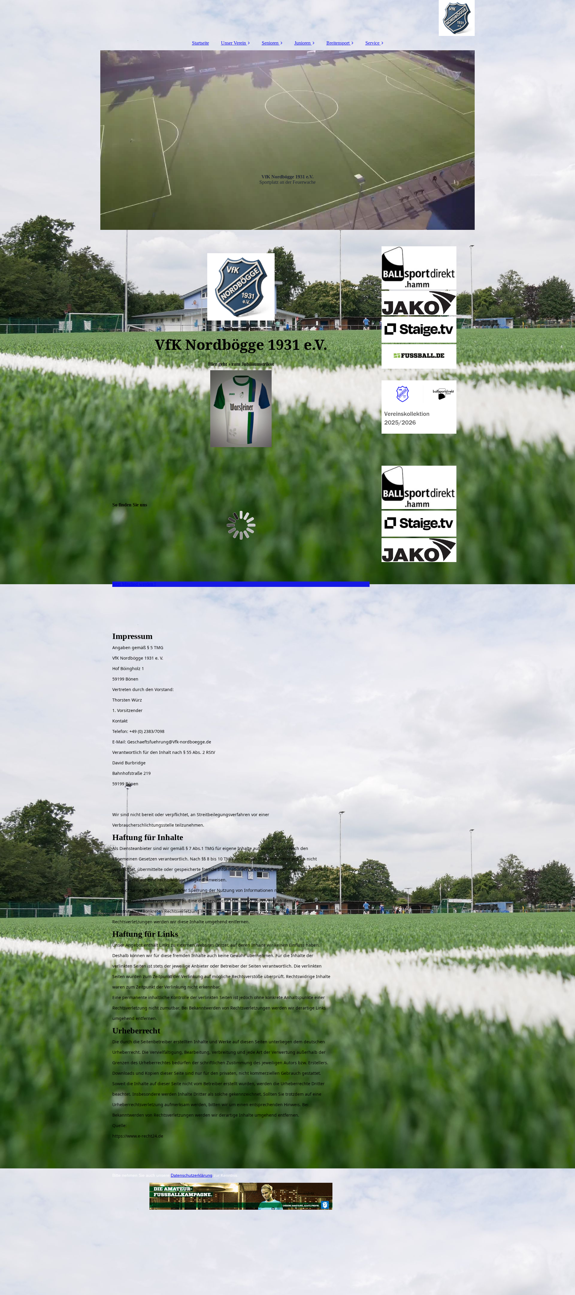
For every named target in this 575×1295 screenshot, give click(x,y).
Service (372, 42)
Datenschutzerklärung (191, 1175)
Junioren (302, 42)
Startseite (200, 42)
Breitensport (337, 42)
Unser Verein (233, 42)
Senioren (270, 42)
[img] (287, 18)
